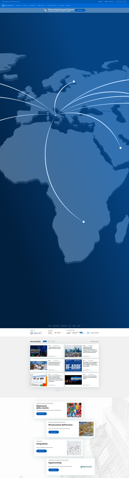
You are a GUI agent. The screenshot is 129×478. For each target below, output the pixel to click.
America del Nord (56, 325)
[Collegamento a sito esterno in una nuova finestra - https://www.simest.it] (75, 333)
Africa (50, 325)
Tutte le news (94, 341)
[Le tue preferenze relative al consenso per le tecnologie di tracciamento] (127, 476)
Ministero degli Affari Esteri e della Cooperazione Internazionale (11, 1)
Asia (69, 325)
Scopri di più (79, 10)
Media (53, 341)
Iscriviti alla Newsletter (110, 1)
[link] (47, 351)
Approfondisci (51, 356)
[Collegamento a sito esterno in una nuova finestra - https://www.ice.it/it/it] (50, 332)
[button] (101, 1)
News (49, 341)
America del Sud (64, 325)
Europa (74, 325)
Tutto (45, 341)
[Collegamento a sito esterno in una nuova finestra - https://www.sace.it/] (57, 332)
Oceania (79, 325)
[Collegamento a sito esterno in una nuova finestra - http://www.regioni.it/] (82, 332)
